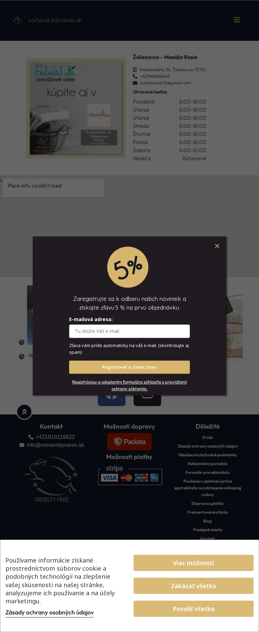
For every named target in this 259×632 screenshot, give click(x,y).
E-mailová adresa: (91, 319)
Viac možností (193, 563)
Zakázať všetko (193, 586)
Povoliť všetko (193, 609)
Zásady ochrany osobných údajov (49, 612)
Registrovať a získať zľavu (129, 367)
